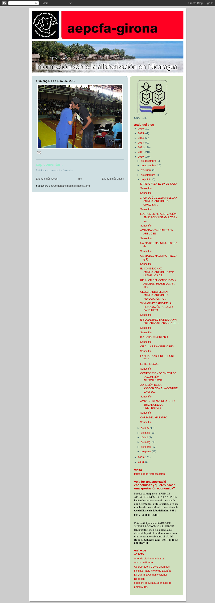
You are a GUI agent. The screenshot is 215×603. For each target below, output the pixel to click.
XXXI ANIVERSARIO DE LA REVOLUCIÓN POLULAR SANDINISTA (156, 307)
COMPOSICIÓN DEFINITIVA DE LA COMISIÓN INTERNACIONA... (158, 377)
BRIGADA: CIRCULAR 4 (154, 337)
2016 (141, 128)
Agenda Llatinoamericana (149, 558)
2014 (141, 138)
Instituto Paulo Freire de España (152, 570)
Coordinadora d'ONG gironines (152, 566)
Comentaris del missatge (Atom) (71, 185)
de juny (145, 428)
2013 (141, 142)
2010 (141, 156)
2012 (141, 147)
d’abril (145, 437)
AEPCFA (139, 554)
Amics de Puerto (143, 562)
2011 (141, 152)
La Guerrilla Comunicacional (150, 574)
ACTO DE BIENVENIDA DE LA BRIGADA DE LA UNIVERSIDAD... (157, 404)
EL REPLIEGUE (149, 363)
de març (146, 442)
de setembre (148, 174)
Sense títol (146, 188)
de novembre (149, 165)
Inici (80, 178)
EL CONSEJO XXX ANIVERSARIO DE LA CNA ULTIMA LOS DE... (157, 272)
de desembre (149, 160)
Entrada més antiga (113, 178)
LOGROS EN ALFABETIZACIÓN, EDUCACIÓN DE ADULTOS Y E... (158, 217)
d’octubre (146, 170)
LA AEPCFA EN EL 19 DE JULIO (158, 183)
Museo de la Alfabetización (149, 473)
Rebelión (139, 578)
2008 (141, 462)
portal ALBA (141, 587)
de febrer (146, 446)
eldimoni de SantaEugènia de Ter (153, 582)
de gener (146, 451)
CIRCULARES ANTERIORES (157, 346)
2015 (141, 133)
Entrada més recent (47, 178)
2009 (141, 457)
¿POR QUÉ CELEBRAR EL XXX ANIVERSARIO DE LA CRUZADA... (158, 201)
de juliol (146, 179)
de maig (146, 432)
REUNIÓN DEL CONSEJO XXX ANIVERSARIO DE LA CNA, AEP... (158, 284)
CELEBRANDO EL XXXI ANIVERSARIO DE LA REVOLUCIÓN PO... (154, 295)
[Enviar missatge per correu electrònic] (39, 152)
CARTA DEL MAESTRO (153, 417)
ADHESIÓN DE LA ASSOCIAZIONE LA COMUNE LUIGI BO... (159, 388)
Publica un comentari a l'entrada (54, 170)
